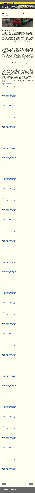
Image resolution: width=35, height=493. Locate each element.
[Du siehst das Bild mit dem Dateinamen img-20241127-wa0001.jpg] (18, 421)
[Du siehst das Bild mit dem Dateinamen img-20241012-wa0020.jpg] (18, 141)
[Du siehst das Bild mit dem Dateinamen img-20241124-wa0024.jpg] (18, 349)
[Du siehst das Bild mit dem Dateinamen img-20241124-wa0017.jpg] (18, 276)
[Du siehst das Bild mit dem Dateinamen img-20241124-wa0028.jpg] (18, 390)
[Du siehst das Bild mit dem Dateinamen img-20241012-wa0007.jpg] (18, 100)
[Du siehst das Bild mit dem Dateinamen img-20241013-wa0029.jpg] (18, 183)
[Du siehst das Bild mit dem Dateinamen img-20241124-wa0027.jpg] (18, 380)
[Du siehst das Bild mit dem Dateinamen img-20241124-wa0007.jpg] (18, 193)
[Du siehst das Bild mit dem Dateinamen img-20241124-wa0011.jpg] (18, 224)
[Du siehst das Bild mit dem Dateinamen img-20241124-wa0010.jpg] (18, 214)
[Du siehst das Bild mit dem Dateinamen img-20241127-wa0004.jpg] (18, 452)
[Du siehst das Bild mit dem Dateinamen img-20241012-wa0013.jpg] (18, 121)
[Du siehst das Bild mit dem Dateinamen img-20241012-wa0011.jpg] (18, 110)
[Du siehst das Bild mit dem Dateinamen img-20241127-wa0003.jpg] (18, 442)
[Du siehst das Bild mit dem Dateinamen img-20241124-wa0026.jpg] (18, 369)
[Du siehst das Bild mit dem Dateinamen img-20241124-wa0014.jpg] (18, 245)
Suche (12, 0)
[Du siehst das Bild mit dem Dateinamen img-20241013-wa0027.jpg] (18, 162)
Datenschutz (15, 0)
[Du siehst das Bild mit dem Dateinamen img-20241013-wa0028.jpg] (18, 172)
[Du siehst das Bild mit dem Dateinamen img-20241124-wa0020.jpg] (18, 307)
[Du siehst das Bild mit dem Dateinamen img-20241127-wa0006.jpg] (18, 473)
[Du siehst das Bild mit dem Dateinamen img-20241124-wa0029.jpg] (18, 400)
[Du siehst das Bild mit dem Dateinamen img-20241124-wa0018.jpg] (18, 286)
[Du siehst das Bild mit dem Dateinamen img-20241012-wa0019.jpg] (18, 131)
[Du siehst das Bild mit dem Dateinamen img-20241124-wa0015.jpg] (18, 255)
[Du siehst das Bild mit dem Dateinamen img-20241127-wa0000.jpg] (18, 411)
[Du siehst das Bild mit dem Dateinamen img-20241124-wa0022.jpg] (18, 328)
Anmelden (23, 0)
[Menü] (32, 3)
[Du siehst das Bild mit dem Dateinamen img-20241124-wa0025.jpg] (18, 359)
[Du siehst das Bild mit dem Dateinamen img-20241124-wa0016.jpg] (18, 266)
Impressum (19, 0)
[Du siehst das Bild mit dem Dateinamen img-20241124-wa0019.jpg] (18, 297)
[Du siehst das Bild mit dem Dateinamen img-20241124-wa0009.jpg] (18, 203)
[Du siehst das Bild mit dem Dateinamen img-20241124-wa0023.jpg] (18, 338)
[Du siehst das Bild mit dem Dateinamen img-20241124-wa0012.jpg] (18, 235)
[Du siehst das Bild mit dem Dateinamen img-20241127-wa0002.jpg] (18, 431)
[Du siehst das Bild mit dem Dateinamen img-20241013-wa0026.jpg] (18, 152)
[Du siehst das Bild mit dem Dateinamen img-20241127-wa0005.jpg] (18, 463)
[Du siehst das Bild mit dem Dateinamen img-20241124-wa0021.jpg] (18, 317)
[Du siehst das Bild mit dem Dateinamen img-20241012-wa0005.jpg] (18, 89)
